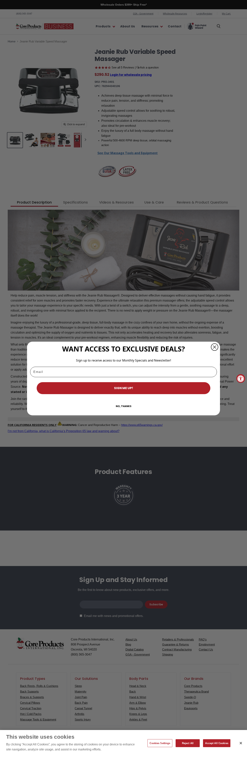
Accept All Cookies (216, 743)
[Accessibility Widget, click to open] (240, 378)
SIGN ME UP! (123, 388)
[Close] (241, 743)
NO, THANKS (123, 406)
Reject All (188, 743)
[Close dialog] (214, 347)
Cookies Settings (160, 743)
